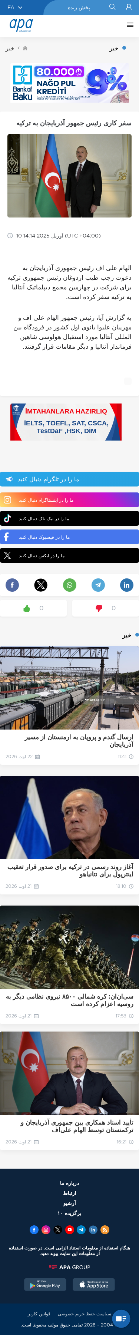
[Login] (129, 7)
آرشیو (69, 1203)
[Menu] (128, 26)
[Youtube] (69, 1230)
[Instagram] (46, 1230)
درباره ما (69, 1183)
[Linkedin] (93, 1230)
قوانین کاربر (39, 1313)
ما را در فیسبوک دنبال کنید (44, 537)
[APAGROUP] (69, 1267)
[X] (57, 1230)
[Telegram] (81, 1230)
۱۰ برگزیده (69, 1213)
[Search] (112, 7)
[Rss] (104, 1230)
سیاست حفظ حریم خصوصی (84, 1313)
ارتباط (69, 1193)
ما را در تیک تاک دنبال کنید (44, 518)
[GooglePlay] (45, 1285)
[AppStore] (94, 1285)
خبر (10, 48)
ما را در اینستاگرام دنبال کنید (46, 500)
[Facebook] (34, 1230)
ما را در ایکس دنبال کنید (41, 555)
